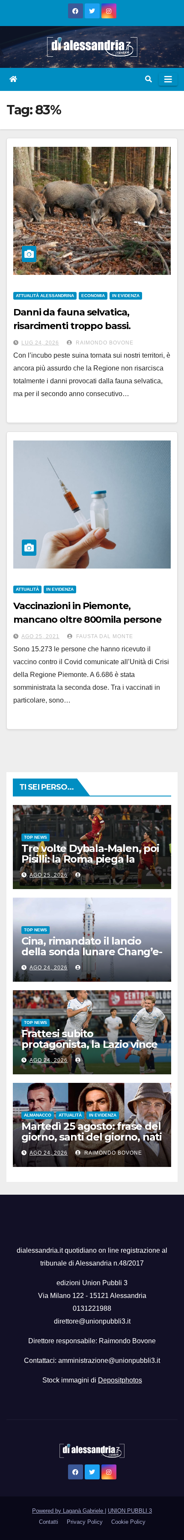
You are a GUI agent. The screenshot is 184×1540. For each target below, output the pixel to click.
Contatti (48, 1522)
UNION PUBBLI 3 (130, 1511)
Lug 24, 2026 (40, 343)
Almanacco (37, 1115)
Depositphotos (120, 1380)
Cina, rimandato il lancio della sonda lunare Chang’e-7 (91, 951)
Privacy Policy (85, 1522)
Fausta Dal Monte (103, 636)
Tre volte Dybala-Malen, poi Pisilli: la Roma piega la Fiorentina (90, 859)
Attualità (27, 589)
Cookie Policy (128, 1522)
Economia (93, 295)
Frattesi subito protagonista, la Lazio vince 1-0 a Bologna (89, 1044)
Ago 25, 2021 (40, 636)
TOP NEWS (35, 837)
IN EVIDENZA (125, 295)
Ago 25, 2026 (49, 875)
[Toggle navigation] (168, 79)
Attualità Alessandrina (45, 295)
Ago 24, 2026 (49, 968)
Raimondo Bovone (104, 343)
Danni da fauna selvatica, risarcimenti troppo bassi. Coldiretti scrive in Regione (74, 325)
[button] (148, 79)
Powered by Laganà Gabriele (68, 1511)
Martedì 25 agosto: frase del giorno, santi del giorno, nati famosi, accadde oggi (91, 1137)
